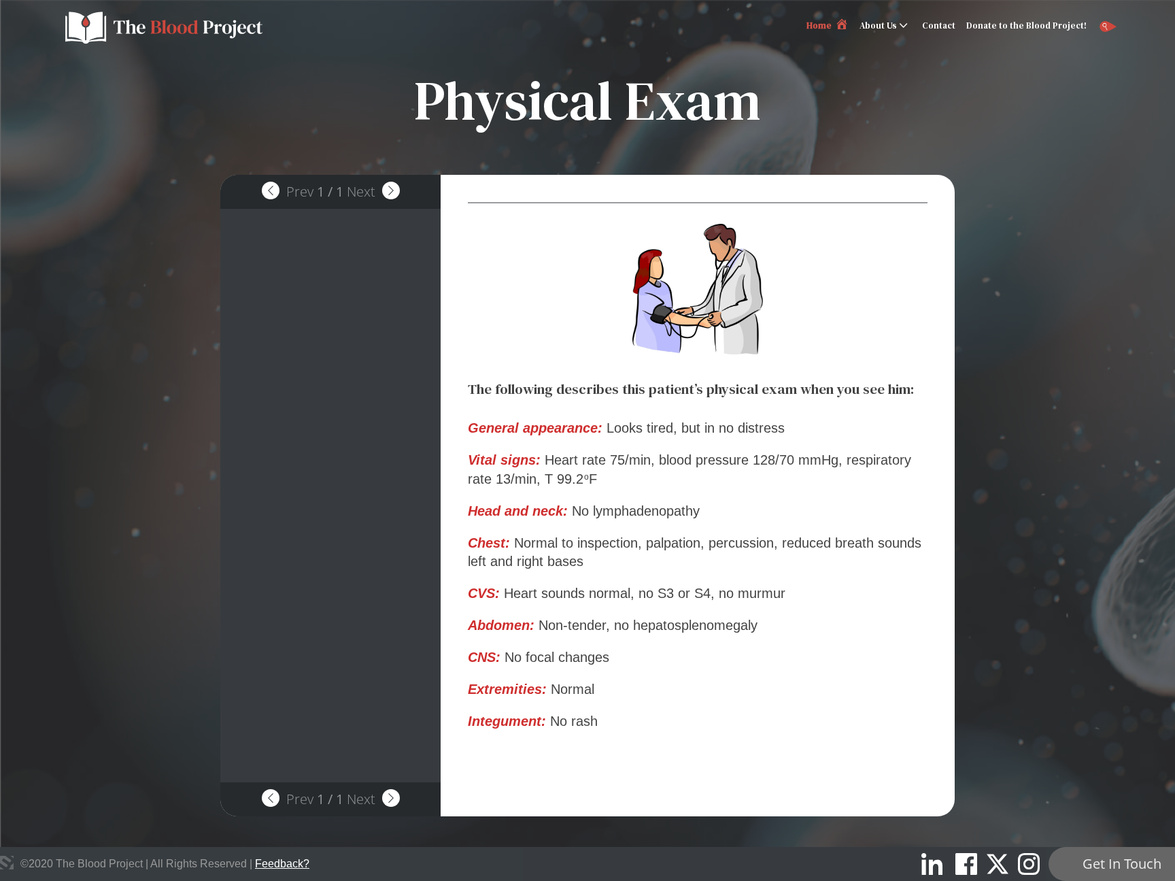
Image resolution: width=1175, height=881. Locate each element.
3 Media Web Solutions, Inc (7, 862)
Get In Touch (1122, 863)
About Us (878, 25)
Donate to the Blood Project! (1026, 25)
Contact (938, 25)
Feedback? (282, 863)
